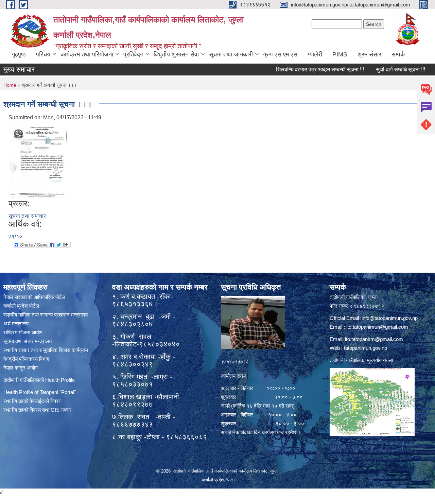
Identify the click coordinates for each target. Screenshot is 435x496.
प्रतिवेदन (133, 54)
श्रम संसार (369, 54)
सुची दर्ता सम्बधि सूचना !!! (388, 69)
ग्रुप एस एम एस (280, 54)
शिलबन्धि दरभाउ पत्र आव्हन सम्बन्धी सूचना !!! (308, 69)
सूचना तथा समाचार (27, 216)
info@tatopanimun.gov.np (390, 318)
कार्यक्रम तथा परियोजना (86, 54)
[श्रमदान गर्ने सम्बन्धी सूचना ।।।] (38, 160)
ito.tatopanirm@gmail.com (374, 339)
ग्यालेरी (315, 54)
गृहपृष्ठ (19, 54)
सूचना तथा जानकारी (231, 54)
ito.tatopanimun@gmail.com (377, 327)
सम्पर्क (398, 54)
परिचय (43, 54)
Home (9, 85)
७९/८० (15, 236)
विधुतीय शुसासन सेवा (176, 54)
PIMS (339, 54)
